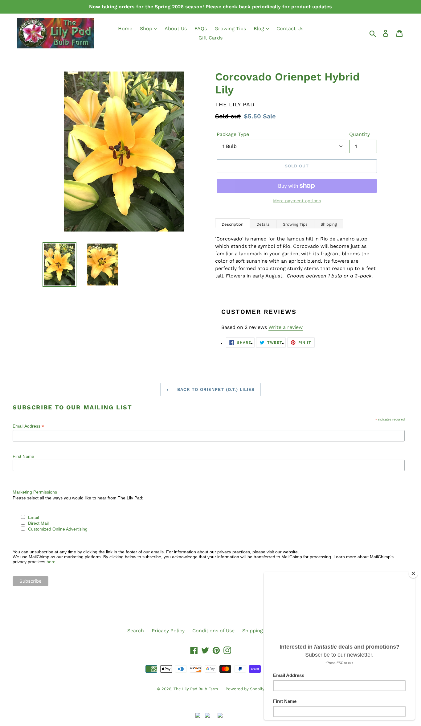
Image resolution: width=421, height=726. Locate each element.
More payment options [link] (297, 200)
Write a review (285, 327)
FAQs (200, 28)
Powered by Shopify (245, 689)
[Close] (413, 573)
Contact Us (289, 28)
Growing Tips (230, 28)
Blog (260, 28)
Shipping (329, 224)
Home (125, 28)
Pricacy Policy (168, 631)
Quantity (359, 134)
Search (135, 631)
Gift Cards (210, 38)
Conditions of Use (213, 631)
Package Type (233, 134)
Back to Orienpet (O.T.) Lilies (215, 389)
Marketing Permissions (35, 492)
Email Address (28, 426)
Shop (147, 28)
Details (263, 224)
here (51, 561)
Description (232, 224)
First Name (23, 456)
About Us (176, 28)
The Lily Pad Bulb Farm (196, 689)
